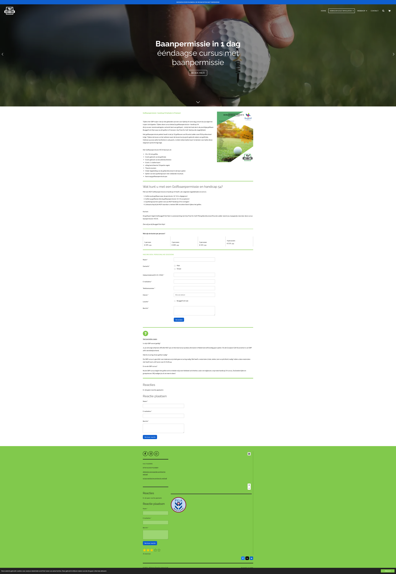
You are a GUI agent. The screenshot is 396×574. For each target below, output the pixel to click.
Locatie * (146, 302)
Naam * (145, 260)
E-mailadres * (147, 282)
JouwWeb (250, 567)
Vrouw (179, 269)
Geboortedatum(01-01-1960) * (153, 275)
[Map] (211, 471)
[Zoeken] (383, 11)
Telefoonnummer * (149, 288)
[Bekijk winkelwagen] (389, 11)
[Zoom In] (249, 485)
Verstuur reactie (150, 437)
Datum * (145, 295)
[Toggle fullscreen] (249, 453)
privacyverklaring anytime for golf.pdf (155, 478)
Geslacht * (146, 266)
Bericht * (146, 308)
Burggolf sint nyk (182, 301)
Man (178, 265)
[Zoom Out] (249, 488)
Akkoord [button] (387, 571)
